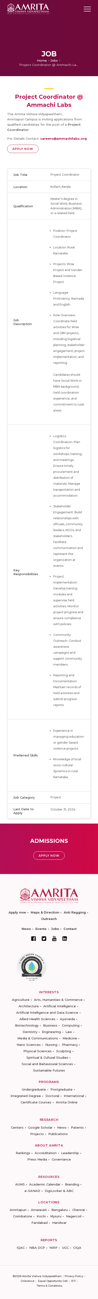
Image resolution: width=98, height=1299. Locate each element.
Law (68, 1032)
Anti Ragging (75, 912)
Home (42, 60)
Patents (77, 1127)
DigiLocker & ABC (59, 1191)
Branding (72, 1184)
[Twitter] (44, 938)
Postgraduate (61, 1089)
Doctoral (52, 1096)
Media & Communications (37, 1038)
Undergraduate (34, 1089)
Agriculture (20, 1000)
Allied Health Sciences (37, 1019)
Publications (58, 1134)
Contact (70, 929)
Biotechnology (27, 1025)
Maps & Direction (45, 912)
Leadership (70, 1153)
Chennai (78, 1210)
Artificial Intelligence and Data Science (47, 1012)
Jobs (54, 60)
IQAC (21, 1248)
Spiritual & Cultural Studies (47, 1057)
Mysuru (55, 1216)
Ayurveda (67, 1019)
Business (50, 1025)
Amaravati (39, 1210)
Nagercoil (73, 1216)
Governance (61, 1159)
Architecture (29, 1006)
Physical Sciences (37, 1051)
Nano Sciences (29, 1045)
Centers (17, 1127)
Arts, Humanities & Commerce (58, 1000)
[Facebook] (33, 938)
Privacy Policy (74, 1276)
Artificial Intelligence (59, 1006)
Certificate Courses (36, 1102)
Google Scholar (40, 1127)
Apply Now (22, 149)
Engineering (51, 1032)
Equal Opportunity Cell (53, 1281)
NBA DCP (37, 1248)
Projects (37, 1134)
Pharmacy (70, 1045)
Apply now (17, 912)
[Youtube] (54, 938)
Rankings (23, 1153)
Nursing (51, 1045)
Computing (70, 1025)
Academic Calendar (44, 1184)
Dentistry (30, 1032)
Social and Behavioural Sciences (47, 1064)
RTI (73, 1281)
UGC (65, 1248)
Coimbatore (22, 1216)
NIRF (53, 1248)
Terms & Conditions (49, 1285)
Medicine (70, 1038)
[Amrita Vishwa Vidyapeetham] (28, 8)
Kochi (41, 1216)
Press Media (37, 1159)
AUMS (20, 1184)
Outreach (49, 919)
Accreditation (46, 1153)
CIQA (77, 1248)
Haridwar (59, 1223)
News (26, 929)
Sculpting (63, 1051)
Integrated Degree (25, 1096)
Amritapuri (18, 1210)
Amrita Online (67, 1102)
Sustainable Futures (49, 1070)
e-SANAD (32, 1191)
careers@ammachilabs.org (63, 138)
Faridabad (39, 1223)
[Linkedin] (64, 938)
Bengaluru (59, 1210)
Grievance (27, 1281)
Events (41, 929)
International (74, 1096)
